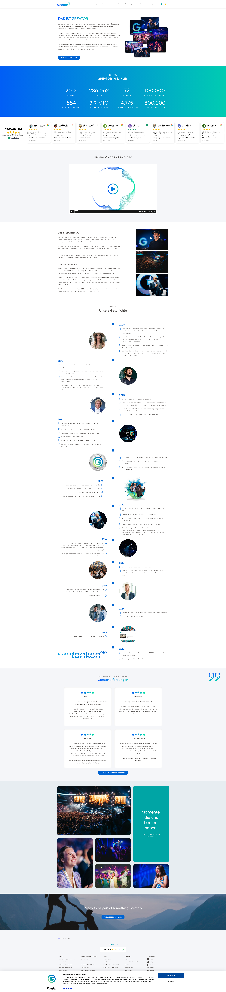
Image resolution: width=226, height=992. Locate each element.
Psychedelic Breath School (88, 964)
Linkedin (152, 970)
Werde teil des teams (113, 917)
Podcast (152, 967)
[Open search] (161, 3)
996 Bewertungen (18, 135)
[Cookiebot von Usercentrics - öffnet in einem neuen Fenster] (51, 988)
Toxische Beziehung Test (65, 964)
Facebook (152, 964)
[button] (95, 4)
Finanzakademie (85, 967)
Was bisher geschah (69, 58)
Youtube (152, 959)
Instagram (152, 962)
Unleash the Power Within (110, 962)
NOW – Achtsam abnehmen (88, 970)
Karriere (127, 964)
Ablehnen (171, 981)
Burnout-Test (62, 962)
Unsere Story (128, 959)
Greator (60, 938)
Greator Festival (107, 959)
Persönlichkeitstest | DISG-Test (67, 959)
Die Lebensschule (85, 959)
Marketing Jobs (129, 967)
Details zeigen (67, 988)
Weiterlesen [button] (32, 140)
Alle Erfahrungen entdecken (113, 773)
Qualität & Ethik (129, 970)
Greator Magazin (63, 970)
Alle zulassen (171, 975)
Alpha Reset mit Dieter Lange (110, 967)
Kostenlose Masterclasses (65, 967)
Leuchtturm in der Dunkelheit (111, 964)
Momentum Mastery (86, 962)
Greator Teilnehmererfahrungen (133, 962)
